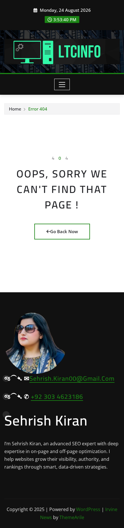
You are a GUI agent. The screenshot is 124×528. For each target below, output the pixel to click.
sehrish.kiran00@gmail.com (71, 378)
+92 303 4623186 (57, 396)
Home (15, 109)
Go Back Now (64, 231)
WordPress (88, 509)
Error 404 (37, 109)
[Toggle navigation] (62, 84)
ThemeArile (71, 517)
